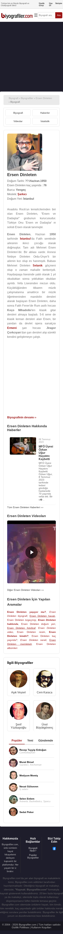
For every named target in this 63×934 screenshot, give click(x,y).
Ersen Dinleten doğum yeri (38, 624)
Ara (59, 15)
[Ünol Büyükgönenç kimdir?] (44, 711)
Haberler (45, 112)
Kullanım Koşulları (41, 927)
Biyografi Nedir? (33, 849)
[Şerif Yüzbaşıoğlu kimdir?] (18, 711)
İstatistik (45, 121)
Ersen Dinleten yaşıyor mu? (26, 612)
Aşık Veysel (18, 692)
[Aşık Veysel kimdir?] (18, 679)
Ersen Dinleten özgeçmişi (21, 620)
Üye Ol (50, 4)
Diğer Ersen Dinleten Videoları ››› (25, 590)
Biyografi (18, 112)
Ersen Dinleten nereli (33, 640)
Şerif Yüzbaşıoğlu (18, 726)
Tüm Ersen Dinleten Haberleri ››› (25, 507)
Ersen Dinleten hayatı (42, 616)
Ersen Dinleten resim (31, 632)
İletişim (58, 3)
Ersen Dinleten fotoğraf (21, 628)
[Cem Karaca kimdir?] (44, 679)
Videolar (18, 121)
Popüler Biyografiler (33, 856)
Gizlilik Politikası (20, 927)
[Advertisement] (31, 56)
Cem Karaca (44, 692)
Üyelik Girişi (41, 4)
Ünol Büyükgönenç (44, 726)
